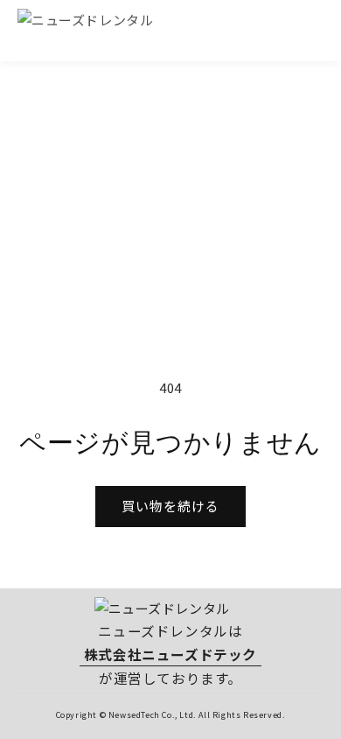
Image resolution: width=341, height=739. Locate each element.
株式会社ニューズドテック (170, 654)
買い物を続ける (170, 505)
